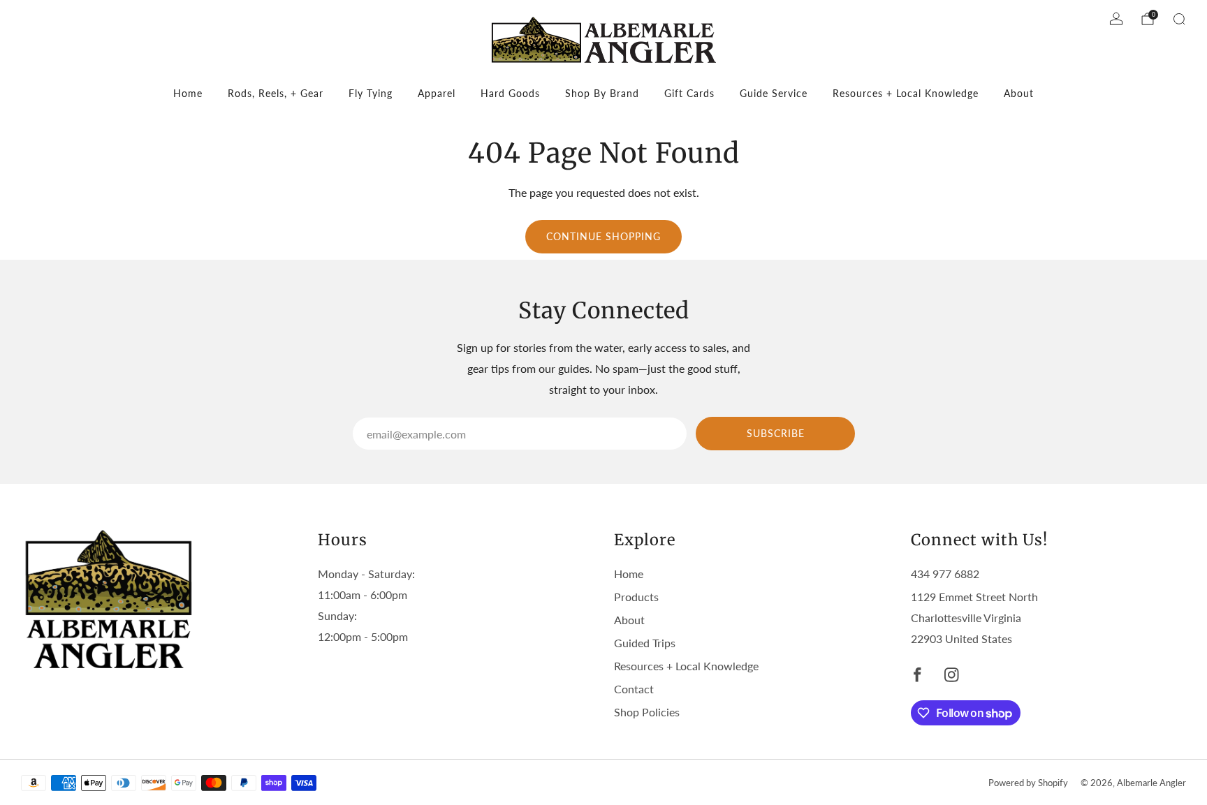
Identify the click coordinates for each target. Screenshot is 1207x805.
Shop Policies (647, 711)
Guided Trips (644, 642)
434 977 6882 (945, 573)
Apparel (436, 93)
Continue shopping (603, 236)
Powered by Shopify (1028, 782)
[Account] (1116, 19)
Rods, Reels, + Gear (275, 93)
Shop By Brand (602, 93)
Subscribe (776, 433)
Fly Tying (371, 93)
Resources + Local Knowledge (906, 93)
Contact (634, 688)
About (1019, 93)
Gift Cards (689, 93)
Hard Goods (510, 93)
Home (188, 93)
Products (636, 596)
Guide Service (773, 93)
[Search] (1179, 19)
